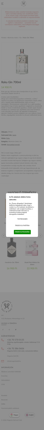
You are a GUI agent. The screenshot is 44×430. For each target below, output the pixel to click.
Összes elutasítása (22, 225)
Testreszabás (22, 219)
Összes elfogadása (22, 232)
